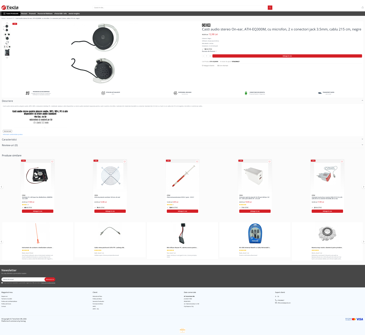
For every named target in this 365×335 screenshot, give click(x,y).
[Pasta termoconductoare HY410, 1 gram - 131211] (182, 176)
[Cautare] (270, 7)
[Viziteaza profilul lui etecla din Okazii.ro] (182, 330)
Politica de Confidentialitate (48, 283)
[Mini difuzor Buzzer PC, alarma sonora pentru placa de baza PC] (182, 234)
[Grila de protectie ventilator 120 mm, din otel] (110, 176)
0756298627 (280, 300)
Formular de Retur (98, 304)
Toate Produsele (12, 14)
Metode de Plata (97, 296)
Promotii (32, 14)
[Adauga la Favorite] (52, 161)
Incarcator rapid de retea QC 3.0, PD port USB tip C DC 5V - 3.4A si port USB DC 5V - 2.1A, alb (254, 198)
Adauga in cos (287, 56)
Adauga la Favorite (208, 65)
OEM (23, 195)
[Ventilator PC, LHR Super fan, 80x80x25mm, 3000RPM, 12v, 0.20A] (38, 176)
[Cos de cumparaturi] (363, 8)
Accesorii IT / (11, 18)
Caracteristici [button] (9, 139)
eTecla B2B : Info (60, 14)
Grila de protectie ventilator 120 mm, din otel (107, 197)
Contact (3, 306)
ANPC (94, 306)
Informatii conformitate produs (13, 134)
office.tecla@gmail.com (284, 303)
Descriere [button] (7, 101)
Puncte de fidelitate (45, 14)
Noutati (24, 14)
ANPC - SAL (96, 309)
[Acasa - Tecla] (10, 7)
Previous (7, 23)
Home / (3, 18)
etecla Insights (74, 14)
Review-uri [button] (10, 145)
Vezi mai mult (7, 131)
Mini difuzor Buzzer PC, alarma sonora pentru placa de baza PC (187, 247)
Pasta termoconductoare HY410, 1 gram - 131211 (180, 197)
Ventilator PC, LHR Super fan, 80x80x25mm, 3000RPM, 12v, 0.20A (37, 198)
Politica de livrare (6, 304)
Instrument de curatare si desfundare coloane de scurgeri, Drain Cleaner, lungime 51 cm (50, 247)
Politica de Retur (97, 299)
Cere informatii (223, 65)
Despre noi (4, 296)
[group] (104, 55)
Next (7, 57)
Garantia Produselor (98, 301)
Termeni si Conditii (6, 299)
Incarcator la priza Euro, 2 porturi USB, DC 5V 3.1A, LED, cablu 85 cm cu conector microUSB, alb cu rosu (327, 198)
